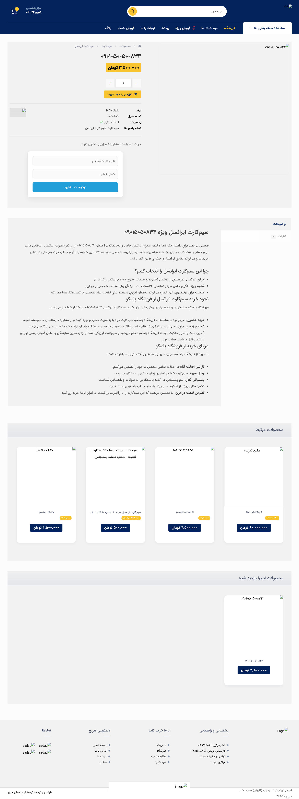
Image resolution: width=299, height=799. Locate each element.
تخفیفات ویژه (158, 756)
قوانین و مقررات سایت (212, 756)
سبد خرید (160, 762)
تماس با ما (101, 751)
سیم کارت (113, 128)
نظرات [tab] (279, 236)
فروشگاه (161, 751)
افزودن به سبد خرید (120, 94)
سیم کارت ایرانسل (95, 128)
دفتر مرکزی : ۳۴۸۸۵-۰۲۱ (211, 745)
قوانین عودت (218, 762)
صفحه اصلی (100, 745)
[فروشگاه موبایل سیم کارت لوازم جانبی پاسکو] (267, 10)
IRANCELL (112, 110)
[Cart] (14, 11)
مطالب (103, 762)
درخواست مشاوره (75, 187)
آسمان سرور (14, 792)
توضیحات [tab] (279, 224)
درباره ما (102, 756)
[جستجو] (134, 11)
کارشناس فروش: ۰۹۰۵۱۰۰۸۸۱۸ (208, 751)
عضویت (161, 745)
